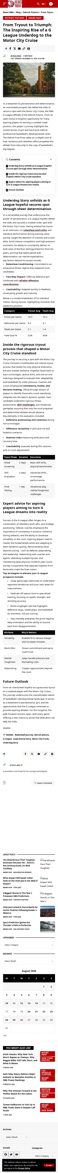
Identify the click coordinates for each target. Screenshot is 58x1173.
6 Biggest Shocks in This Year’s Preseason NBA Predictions (17, 894)
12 (21, 1003)
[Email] (19, 48)
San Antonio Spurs (21, 929)
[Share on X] (15, 48)
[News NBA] (15, 4)
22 (44, 1011)
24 (6, 1019)
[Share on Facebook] (10, 48)
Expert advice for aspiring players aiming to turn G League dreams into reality (28, 183)
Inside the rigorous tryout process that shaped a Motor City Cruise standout (26, 175)
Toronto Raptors (20, 900)
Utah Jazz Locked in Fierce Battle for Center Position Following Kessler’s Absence (20, 910)
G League (7, 739)
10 (6, 1003)
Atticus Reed (16, 56)
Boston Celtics (45, 1090)
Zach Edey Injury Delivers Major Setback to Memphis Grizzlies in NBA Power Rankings (19, 1077)
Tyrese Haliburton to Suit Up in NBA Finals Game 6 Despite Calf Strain (19, 1107)
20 (29, 1011)
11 (14, 1003)
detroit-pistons (41, 734)
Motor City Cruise (40, 739)
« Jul (4, 1035)
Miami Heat (35, 18)
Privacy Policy (24, 1168)
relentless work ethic (35, 230)
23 (51, 1011)
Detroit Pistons (14, 18)
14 (36, 1003)
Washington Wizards (22, 872)
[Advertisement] (29, 819)
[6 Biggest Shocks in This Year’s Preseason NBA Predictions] (47, 897)
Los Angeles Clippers (46, 1072)
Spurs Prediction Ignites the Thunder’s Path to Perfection (17, 924)
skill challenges (26, 404)
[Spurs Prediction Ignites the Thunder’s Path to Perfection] (47, 926)
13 (29, 1003)
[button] (49, 1165)
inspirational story (22, 739)
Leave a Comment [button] (44, 783)
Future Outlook (16, 190)
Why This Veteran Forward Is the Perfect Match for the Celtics (20, 1092)
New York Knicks (47, 1059)
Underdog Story (10, 742)
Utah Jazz (17, 887)
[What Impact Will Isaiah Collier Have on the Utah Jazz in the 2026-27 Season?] (47, 882)
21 (36, 1011)
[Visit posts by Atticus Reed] (6, 57)
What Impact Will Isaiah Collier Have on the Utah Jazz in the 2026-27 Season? (20, 881)
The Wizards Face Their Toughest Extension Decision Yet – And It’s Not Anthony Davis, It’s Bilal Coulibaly (19, 864)
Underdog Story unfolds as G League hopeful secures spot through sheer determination (29, 167)
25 (14, 1019)
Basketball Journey (24, 734)
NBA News (47, 1110)
